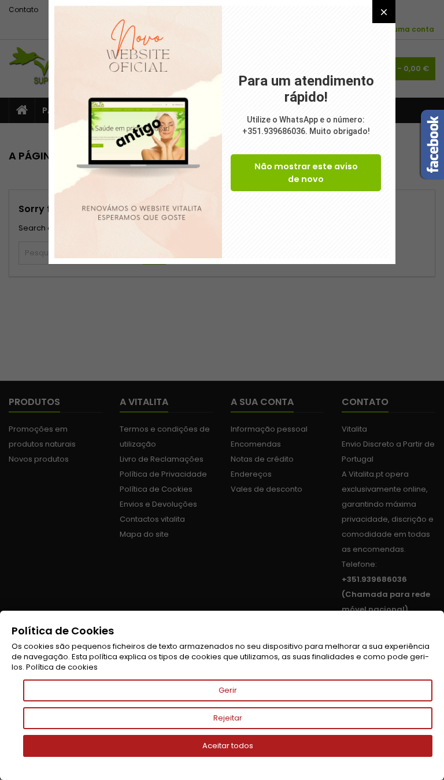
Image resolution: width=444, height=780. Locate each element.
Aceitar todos (227, 745)
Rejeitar (227, 717)
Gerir (228, 690)
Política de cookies (62, 667)
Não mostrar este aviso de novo (306, 173)
